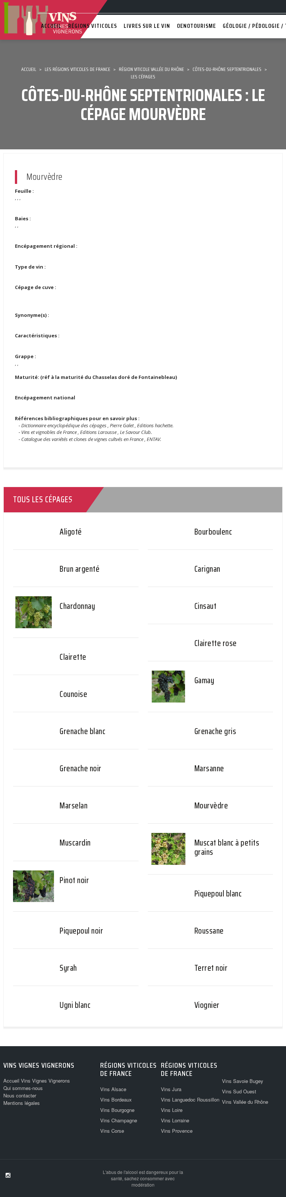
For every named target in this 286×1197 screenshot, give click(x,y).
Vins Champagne (118, 1120)
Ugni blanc (75, 1005)
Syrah (68, 967)
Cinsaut (205, 606)
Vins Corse (112, 1130)
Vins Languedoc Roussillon (190, 1099)
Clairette (73, 657)
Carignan (207, 568)
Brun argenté (79, 568)
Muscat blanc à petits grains (227, 847)
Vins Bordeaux (116, 1099)
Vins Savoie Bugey (242, 1080)
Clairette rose (215, 643)
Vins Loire (171, 1109)
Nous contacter (19, 1095)
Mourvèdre (211, 805)
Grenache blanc (82, 731)
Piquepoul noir (81, 930)
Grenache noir (81, 768)
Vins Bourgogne (117, 1109)
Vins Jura (171, 1089)
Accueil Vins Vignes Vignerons (36, 1080)
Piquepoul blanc (218, 893)
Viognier (207, 1005)
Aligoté (71, 531)
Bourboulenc (213, 531)
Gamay (204, 680)
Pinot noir (74, 880)
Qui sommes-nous (23, 1087)
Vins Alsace (113, 1089)
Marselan (74, 805)
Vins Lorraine (175, 1120)
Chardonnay (77, 606)
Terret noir (211, 967)
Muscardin (75, 842)
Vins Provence (177, 1130)
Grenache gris (215, 731)
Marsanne (209, 768)
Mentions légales (21, 1102)
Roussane (209, 930)
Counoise (73, 694)
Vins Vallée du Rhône (245, 1101)
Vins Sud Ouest (239, 1091)
